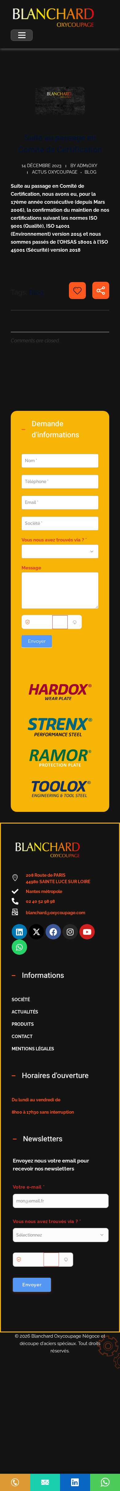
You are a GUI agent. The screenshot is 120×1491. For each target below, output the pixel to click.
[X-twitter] (36, 931)
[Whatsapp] (19, 947)
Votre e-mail (28, 1187)
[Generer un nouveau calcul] (74, 622)
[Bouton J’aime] (77, 290)
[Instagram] (70, 931)
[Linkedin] (19, 931)
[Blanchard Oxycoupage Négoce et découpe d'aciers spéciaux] (53, 17)
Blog (90, 172)
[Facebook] (53, 931)
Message (31, 568)
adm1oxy (87, 165)
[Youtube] (87, 931)
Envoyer (37, 641)
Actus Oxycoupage (55, 172)
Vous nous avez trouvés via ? (54, 540)
